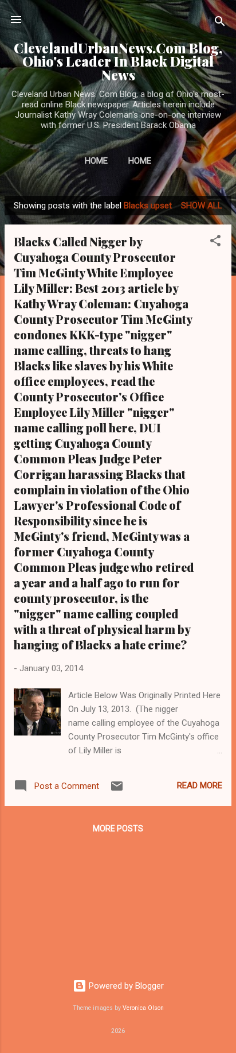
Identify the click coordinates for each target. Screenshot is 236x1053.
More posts (118, 828)
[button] (215, 242)
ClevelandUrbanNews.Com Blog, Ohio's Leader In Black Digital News (118, 61)
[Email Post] (117, 790)
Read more (199, 785)
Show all (201, 205)
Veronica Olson (143, 1008)
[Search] (220, 23)
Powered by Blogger (125, 986)
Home (96, 161)
